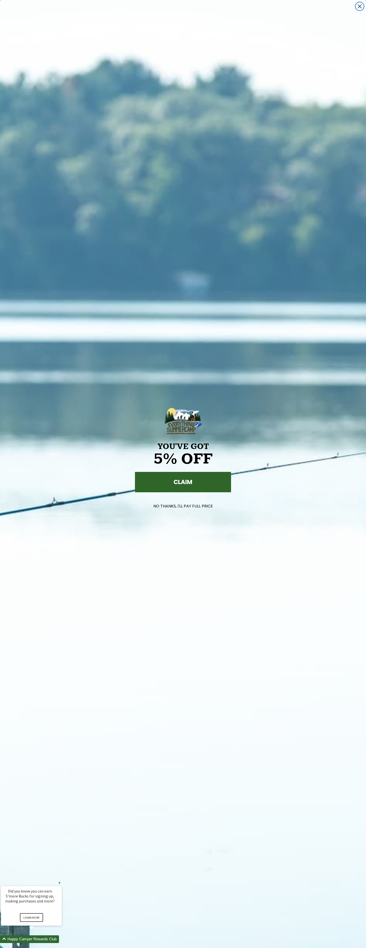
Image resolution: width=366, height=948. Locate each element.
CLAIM (183, 482)
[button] (37, 939)
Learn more (31, 917)
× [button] (60, 882)
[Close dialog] (359, 6)
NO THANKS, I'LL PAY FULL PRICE (183, 506)
